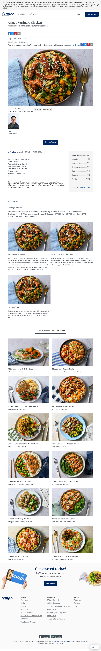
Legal (76, 606)
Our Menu (24, 600)
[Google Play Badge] (56, 636)
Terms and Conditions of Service (59, 606)
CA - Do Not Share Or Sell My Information (31, 617)
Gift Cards (24, 609)
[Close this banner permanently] (98, 5)
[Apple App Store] (44, 636)
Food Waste (51, 616)
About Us (77, 600)
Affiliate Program (53, 603)
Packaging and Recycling (56, 613)
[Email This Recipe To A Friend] (19, 33)
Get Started (92, 14)
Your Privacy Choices (28, 622)
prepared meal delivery (61, 641)
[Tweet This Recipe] (12, 33)
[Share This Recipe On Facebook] (9, 33)
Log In (79, 14)
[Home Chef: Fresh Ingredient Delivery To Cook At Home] (7, 599)
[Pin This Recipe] (15, 33)
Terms (83, 6)
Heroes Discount (27, 613)
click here (76, 45)
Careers (77, 603)
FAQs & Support (53, 600)
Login (23, 603)
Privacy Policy (52, 609)
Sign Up (23, 606)
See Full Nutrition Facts (81, 188)
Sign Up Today (50, 142)
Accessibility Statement (56, 619)
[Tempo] (8, 14)
